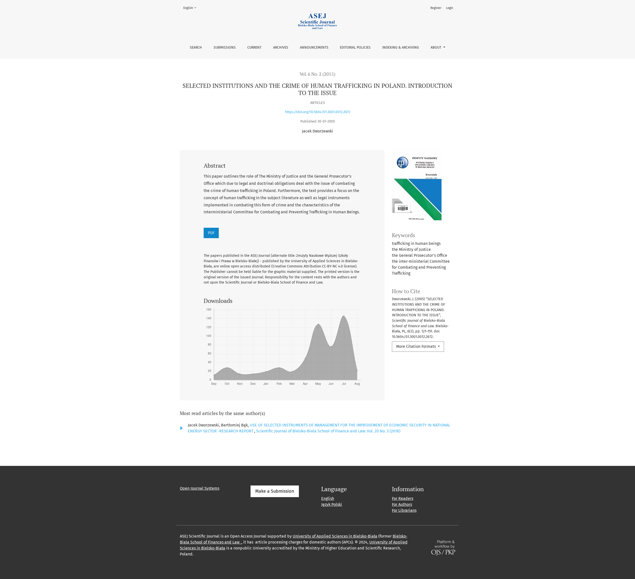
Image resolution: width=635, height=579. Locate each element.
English (191, 8)
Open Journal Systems (199, 488)
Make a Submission (274, 491)
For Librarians (404, 510)
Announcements (314, 47)
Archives (280, 47)
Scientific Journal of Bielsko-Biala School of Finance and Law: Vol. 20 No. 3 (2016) (328, 431)
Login (449, 8)
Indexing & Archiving (400, 47)
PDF (211, 232)
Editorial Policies (355, 47)
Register (436, 8)
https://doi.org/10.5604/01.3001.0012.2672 (317, 112)
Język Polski (331, 504)
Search (196, 47)
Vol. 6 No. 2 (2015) (317, 74)
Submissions (225, 47)
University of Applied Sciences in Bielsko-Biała (335, 536)
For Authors (402, 504)
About (436, 47)
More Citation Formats (416, 346)
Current (254, 47)
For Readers (402, 498)
